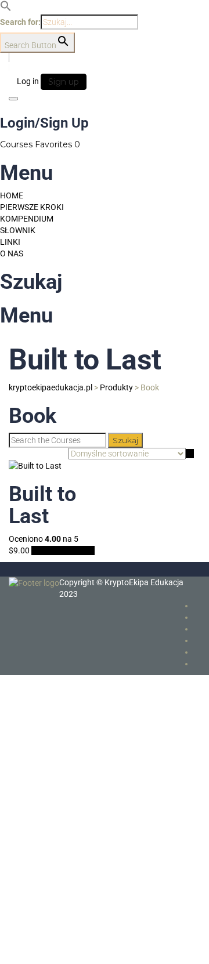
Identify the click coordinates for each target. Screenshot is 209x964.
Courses (17, 144)
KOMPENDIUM (26, 218)
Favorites (57, 144)
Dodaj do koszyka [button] (63, 550)
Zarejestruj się (73, 946)
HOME (11, 195)
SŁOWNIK (17, 230)
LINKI (10, 242)
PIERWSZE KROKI (32, 207)
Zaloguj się (118, 946)
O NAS (11, 253)
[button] (6, 8)
